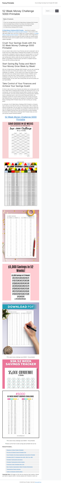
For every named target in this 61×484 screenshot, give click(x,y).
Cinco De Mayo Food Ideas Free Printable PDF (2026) (46, 3)
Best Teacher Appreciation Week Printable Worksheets (20, 466)
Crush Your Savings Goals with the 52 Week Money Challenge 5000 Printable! (21, 22)
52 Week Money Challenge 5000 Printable (13, 27)
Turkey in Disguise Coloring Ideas (14, 471)
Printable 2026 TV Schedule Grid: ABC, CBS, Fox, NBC (20, 457)
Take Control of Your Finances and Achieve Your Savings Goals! (18, 25)
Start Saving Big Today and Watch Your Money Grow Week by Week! (19, 24)
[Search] (57, 11)
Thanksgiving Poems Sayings (14, 469)
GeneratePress (38, 482)
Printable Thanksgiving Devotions (15, 459)
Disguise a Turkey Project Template (15, 450)
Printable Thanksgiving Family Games (16, 462)
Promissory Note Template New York (15, 464)
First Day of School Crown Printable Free (16, 452)
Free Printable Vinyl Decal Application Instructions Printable (21, 454)
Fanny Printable (8, 3)
